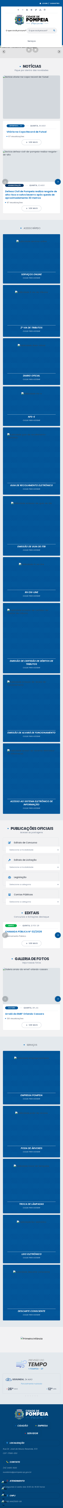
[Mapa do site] (40, 9)
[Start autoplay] (29, 50)
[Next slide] (59, 52)
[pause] (35, 50)
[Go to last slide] (4, 52)
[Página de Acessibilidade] (44, 9)
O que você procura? (16, 30)
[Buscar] (54, 30)
